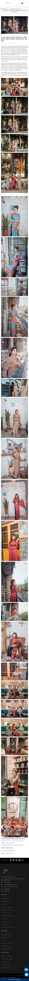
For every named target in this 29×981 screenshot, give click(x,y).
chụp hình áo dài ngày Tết (11, 50)
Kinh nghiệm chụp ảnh (7, 946)
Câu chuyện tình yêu (6, 934)
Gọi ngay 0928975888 (14, 979)
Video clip (4, 940)
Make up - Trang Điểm (7, 907)
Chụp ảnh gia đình (6, 901)
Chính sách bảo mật (6, 964)
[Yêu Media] (7, 3)
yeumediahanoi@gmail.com (10, 884)
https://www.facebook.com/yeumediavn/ (14, 840)
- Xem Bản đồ (22, 975)
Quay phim (4, 904)
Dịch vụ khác (5, 918)
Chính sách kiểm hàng (7, 967)
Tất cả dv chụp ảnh (6, 921)
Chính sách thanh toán (7, 956)
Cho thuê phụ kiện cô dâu (7, 915)
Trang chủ (5, 9)
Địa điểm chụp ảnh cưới (7, 943)
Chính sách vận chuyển (7, 959)
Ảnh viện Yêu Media (7, 52)
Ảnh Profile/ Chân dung (15, 9)
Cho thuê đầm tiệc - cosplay (8, 927)
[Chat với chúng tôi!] (26, 975)
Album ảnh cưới (5, 937)
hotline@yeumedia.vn (9, 853)
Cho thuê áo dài (5, 912)
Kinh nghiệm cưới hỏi (6, 949)
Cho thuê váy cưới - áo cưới (8, 910)
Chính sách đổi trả (6, 962)
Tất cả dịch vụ (5, 924)
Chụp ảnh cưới (5, 898)
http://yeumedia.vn (10, 843)
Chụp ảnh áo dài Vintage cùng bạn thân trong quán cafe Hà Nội (14, 39)
